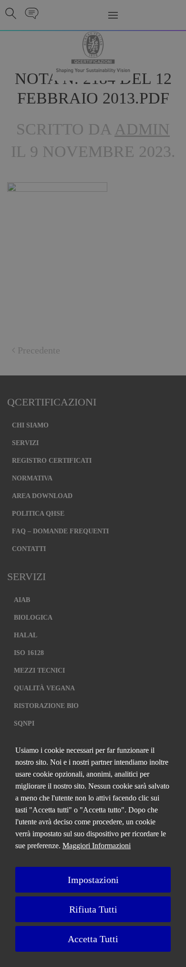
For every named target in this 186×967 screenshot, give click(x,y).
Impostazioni (93, 879)
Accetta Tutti (93, 939)
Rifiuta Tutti (93, 909)
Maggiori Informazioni (96, 846)
